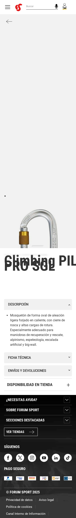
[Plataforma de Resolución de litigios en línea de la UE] (68, 478)
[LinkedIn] (56, 457)
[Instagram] (32, 457)
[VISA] (20, 478)
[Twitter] (20, 457)
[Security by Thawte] (44, 478)
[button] (67, 503)
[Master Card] (32, 478)
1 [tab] (5, 195)
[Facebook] (8, 457)
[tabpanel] (38, 242)
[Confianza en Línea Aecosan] (56, 478)
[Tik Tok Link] (68, 457)
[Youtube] (44, 457)
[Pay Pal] (8, 478)
